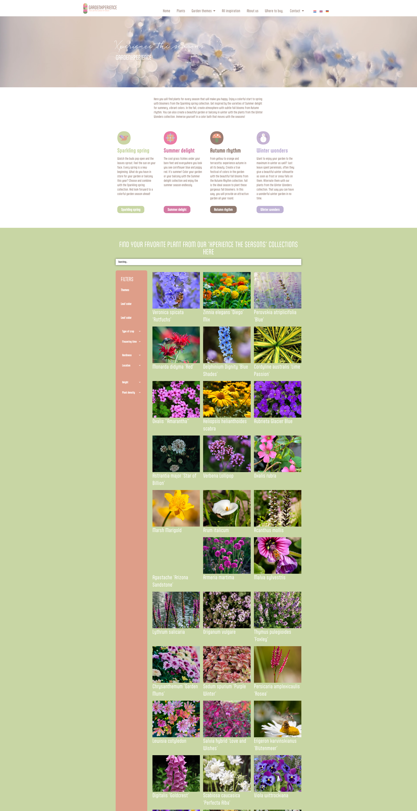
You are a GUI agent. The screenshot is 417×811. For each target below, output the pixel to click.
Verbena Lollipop (218, 476)
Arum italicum (216, 530)
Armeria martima (218, 577)
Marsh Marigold (167, 530)
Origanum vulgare (219, 632)
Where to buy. (274, 11)
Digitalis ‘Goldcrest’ (170, 795)
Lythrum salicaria (168, 632)
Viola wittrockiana (271, 795)
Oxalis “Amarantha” (170, 421)
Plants (181, 11)
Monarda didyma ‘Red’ (173, 367)
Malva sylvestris (270, 577)
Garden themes (202, 11)
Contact (295, 11)
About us (252, 11)
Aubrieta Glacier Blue (273, 421)
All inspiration (231, 11)
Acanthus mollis (269, 530)
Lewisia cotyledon (169, 741)
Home (166, 11)
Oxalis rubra (265, 476)
